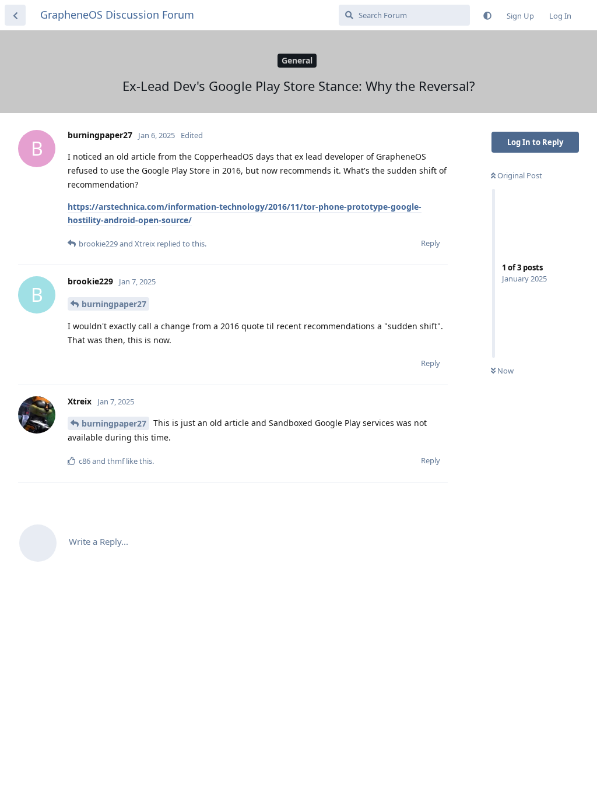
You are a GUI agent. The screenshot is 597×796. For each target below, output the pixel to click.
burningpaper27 (114, 303)
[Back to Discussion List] (15, 15)
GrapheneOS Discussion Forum (117, 15)
